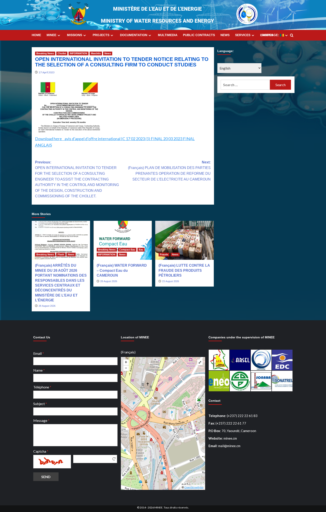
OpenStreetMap (193, 487)
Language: (270, 35)
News (225, 35)
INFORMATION (78, 53)
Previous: (77, 179)
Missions (74, 35)
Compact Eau (127, 249)
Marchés (96, 53)
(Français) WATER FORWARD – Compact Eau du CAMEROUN (122, 270)
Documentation (133, 35)
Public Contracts (199, 35)
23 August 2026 (170, 281)
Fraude (164, 254)
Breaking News (45, 53)
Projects (101, 35)
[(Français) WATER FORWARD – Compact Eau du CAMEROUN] (122, 240)
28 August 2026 (47, 305)
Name (39, 370)
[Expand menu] (58, 35)
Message (41, 420)
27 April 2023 (47, 72)
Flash (61, 254)
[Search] (292, 35)
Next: (169, 170)
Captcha (40, 451)
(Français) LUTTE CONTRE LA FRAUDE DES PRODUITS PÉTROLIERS (184, 270)
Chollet (62, 53)
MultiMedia (167, 35)
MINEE (51, 35)
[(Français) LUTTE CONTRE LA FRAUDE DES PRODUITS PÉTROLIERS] (184, 240)
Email (38, 353)
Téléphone (42, 387)
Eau (141, 249)
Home (36, 35)
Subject (40, 403)
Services (242, 35)
